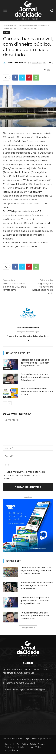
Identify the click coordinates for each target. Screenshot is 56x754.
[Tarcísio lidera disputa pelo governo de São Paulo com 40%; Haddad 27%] (10, 364)
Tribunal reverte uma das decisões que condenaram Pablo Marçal (34, 377)
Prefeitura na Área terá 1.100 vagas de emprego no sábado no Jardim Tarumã (36, 570)
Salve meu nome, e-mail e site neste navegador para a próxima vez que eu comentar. (24, 475)
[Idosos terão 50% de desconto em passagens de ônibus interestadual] (10, 587)
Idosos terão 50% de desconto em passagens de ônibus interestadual (36, 585)
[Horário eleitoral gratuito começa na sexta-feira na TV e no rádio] (10, 393)
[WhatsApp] (36, 78)
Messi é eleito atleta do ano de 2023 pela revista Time (14, 286)
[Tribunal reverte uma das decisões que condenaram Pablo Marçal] (10, 379)
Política (12, 25)
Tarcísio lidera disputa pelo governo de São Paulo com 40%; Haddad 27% (34, 362)
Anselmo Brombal (18, 63)
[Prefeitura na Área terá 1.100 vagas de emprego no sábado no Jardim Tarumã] (10, 572)
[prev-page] (5, 403)
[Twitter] (22, 78)
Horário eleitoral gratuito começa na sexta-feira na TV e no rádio (36, 391)
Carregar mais (27, 627)
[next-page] (9, 403)
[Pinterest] (29, 78)
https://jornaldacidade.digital (28, 332)
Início (5, 25)
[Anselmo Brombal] (5, 62)
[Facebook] (15, 78)
